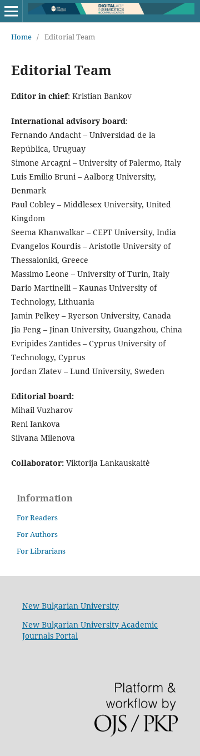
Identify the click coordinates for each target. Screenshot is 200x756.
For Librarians (41, 551)
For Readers (37, 518)
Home (21, 37)
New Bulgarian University (70, 605)
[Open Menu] (11, 11)
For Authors (37, 534)
